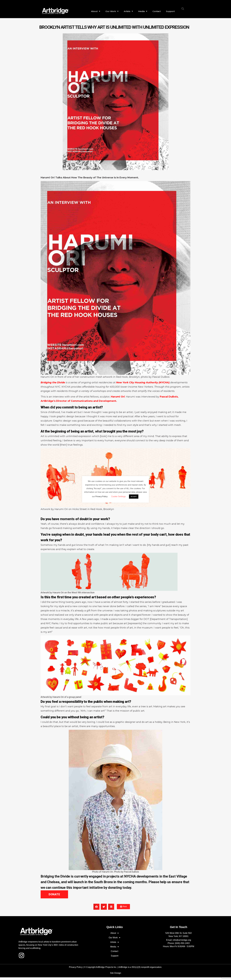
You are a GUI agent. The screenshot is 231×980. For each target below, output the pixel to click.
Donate (54, 894)
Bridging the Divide (53, 382)
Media (141, 11)
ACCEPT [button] (134, 497)
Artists (127, 11)
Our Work (110, 11)
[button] (182, 8)
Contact (157, 11)
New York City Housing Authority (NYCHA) (143, 382)
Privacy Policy (75, 967)
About (94, 11)
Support (170, 11)
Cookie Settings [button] (118, 496)
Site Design (115, 973)
